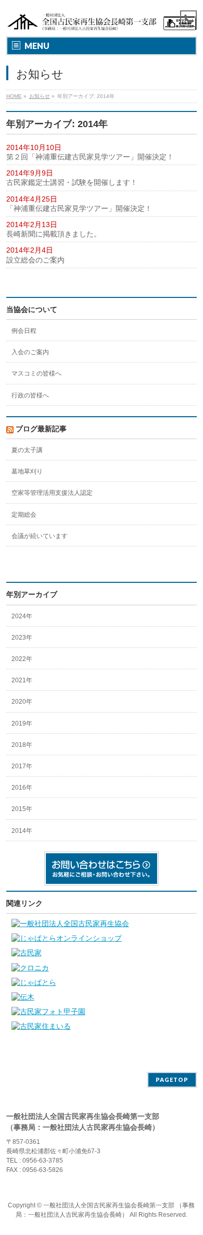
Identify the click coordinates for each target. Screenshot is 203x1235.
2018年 (21, 745)
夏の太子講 (27, 450)
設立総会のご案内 (35, 260)
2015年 (21, 809)
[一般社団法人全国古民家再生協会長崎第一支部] (101, 20)
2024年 (21, 616)
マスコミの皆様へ (36, 373)
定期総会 (23, 514)
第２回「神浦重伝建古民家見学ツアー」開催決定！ (90, 157)
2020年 (21, 701)
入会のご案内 (30, 352)
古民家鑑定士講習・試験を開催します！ (71, 182)
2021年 (21, 680)
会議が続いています (39, 536)
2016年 (21, 787)
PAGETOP (172, 1079)
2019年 (21, 723)
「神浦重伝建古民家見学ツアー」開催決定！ (79, 208)
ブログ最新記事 (41, 429)
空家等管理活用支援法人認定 (52, 492)
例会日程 (23, 330)
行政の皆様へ (30, 395)
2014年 (21, 830)
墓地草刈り (27, 471)
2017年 (21, 766)
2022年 (21, 659)
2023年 (21, 637)
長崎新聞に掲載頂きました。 (53, 234)
